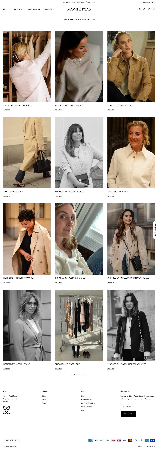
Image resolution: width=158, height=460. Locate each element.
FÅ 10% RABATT (90, 2)
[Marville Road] (79, 9)
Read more (6, 110)
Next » (84, 375)
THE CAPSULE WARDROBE (67, 364)
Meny (5, 9)
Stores (44, 403)
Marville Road (12, 446)
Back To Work (17, 9)
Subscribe (128, 414)
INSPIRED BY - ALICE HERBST (121, 105)
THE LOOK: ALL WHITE (117, 191)
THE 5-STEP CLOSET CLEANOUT (17, 105)
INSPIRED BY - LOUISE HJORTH (69, 105)
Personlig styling (34, 9)
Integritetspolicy (150, 446)
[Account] (139, 9)
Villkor (140, 446)
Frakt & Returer (86, 407)
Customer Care (86, 400)
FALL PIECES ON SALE (13, 191)
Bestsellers (49, 9)
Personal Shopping (88, 403)
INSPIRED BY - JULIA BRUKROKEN (70, 278)
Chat (44, 396)
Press (83, 410)
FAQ (83, 396)
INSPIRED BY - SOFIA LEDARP (16, 364)
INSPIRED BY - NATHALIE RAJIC (69, 191)
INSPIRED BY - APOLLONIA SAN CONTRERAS (128, 278)
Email (44, 400)
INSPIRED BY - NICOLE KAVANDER (18, 278)
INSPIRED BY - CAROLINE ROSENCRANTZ (126, 364)
